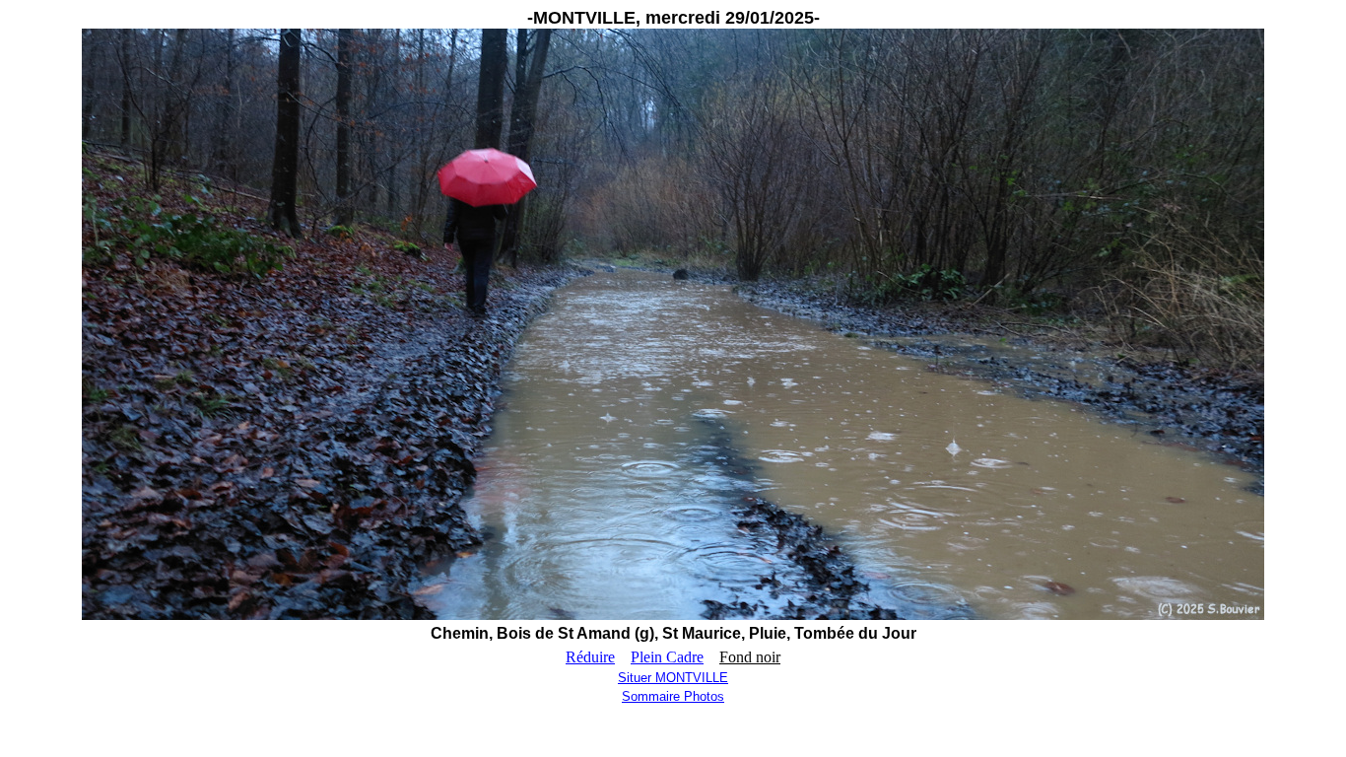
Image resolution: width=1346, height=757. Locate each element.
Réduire (590, 657)
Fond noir (749, 657)
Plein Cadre (667, 657)
